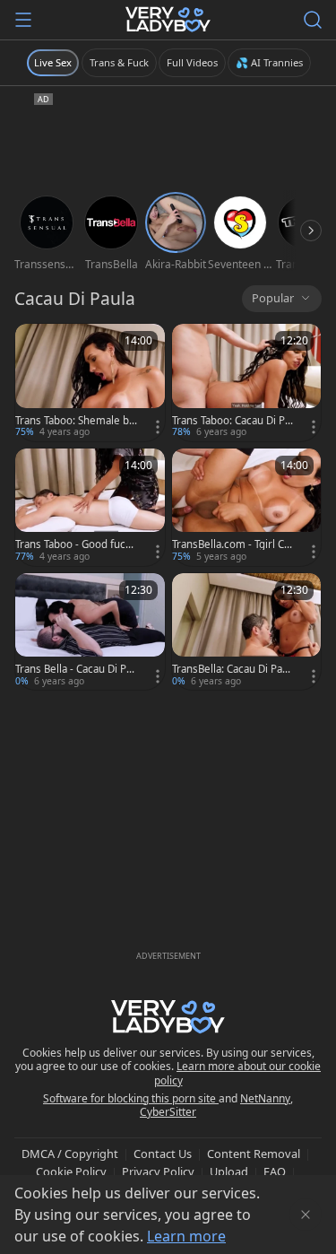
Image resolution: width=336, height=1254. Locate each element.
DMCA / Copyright (70, 1153)
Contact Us (163, 1153)
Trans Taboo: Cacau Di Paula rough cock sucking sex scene (232, 420)
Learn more (186, 1236)
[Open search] (313, 20)
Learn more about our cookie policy (238, 1073)
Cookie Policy (71, 1171)
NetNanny (265, 1098)
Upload (229, 1171)
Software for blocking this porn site (131, 1098)
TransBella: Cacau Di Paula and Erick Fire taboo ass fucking (231, 669)
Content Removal (253, 1153)
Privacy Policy (158, 1171)
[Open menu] (23, 20)
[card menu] (157, 427)
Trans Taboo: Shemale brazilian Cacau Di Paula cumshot (74, 420)
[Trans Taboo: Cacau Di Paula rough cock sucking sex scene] (247, 382)
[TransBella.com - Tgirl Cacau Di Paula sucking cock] (247, 507)
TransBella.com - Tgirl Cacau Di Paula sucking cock (231, 544)
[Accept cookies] (305, 1214)
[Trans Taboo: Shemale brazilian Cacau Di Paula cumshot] (90, 382)
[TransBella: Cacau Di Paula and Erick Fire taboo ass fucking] (247, 632)
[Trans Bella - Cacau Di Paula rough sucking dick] (90, 632)
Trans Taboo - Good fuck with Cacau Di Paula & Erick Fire (74, 544)
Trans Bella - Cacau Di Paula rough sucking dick (73, 669)
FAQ (274, 1171)
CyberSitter (168, 1111)
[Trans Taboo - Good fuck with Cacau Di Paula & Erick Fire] (90, 507)
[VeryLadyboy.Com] (168, 19)
